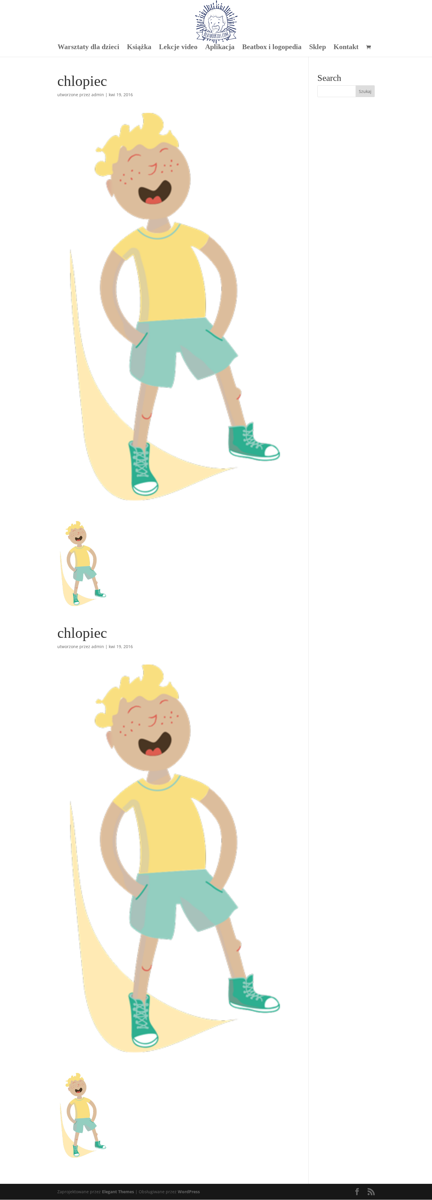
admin (97, 94)
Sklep (317, 48)
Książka (139, 48)
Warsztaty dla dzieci (88, 48)
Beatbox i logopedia (272, 48)
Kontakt (346, 48)
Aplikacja (220, 48)
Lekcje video (178, 48)
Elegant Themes (118, 1191)
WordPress (189, 1191)
